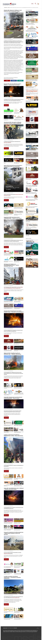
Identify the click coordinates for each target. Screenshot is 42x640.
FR (16, 7)
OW (25, 7)
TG (31, 7)
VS (35, 7)
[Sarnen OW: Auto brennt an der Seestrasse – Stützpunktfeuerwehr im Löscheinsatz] (14, 180)
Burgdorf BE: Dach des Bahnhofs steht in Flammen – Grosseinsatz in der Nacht (12, 84)
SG (26, 7)
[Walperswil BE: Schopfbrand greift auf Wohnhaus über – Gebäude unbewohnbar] (14, 362)
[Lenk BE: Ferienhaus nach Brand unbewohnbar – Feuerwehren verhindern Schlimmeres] (14, 587)
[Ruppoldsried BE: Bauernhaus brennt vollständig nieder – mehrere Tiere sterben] (14, 228)
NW (24, 7)
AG (10, 7)
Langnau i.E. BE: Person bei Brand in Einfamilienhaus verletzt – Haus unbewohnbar (13, 435)
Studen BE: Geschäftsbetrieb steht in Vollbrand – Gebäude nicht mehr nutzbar (14, 489)
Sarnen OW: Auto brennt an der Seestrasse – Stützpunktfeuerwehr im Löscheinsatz (13, 166)
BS (15, 7)
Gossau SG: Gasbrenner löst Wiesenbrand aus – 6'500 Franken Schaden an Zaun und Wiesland (13, 533)
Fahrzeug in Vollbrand (7, 142)
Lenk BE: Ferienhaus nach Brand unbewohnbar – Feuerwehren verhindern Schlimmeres (12, 577)
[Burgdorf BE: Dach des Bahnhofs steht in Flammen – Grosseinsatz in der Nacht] (14, 91)
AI (12, 7)
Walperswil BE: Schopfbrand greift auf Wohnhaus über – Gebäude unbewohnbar (12, 354)
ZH (36, 7)
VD (34, 7)
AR (11, 7)
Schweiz (8, 7)
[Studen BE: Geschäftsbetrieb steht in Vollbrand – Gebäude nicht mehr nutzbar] (14, 497)
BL (14, 7)
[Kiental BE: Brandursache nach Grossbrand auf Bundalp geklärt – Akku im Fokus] (14, 403)
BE (13, 7)
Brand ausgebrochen (16, 597)
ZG (37, 7)
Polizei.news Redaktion (10, 39)
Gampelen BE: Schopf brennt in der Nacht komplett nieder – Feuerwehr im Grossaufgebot (14, 311)
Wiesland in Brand (7, 553)
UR (33, 7)
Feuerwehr (5, 7)
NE (23, 7)
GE (17, 7)
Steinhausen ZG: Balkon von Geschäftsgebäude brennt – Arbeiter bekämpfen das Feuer (11, 265)
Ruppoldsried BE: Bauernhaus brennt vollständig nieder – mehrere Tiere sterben (13, 218)
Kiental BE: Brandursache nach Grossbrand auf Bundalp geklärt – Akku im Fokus (13, 398)
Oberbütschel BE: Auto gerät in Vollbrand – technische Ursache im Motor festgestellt (13, 123)
